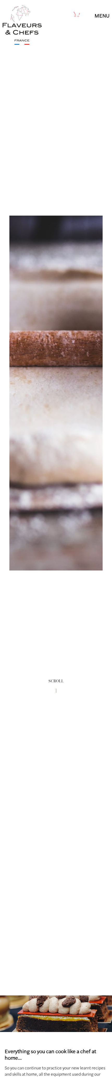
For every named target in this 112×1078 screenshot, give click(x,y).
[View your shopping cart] (77, 14)
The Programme (87, 989)
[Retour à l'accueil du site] (22, 43)
